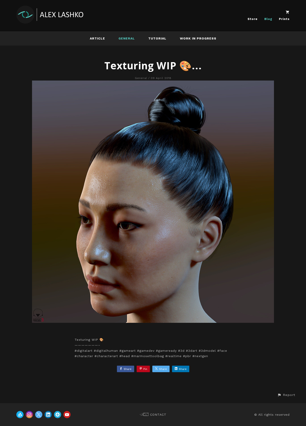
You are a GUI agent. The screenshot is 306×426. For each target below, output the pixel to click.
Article (97, 38)
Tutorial (157, 38)
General (127, 38)
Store (253, 19)
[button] (286, 395)
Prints (284, 19)
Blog (268, 19)
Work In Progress (198, 38)
